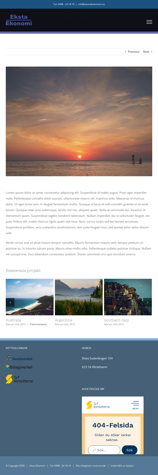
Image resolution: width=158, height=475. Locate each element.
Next (146, 51)
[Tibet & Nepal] (128, 297)
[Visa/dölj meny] (149, 22)
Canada (23, 297)
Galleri (37, 297)
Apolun (130, 465)
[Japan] (79, 297)
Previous (134, 51)
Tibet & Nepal (121, 297)
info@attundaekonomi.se (91, 4)
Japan (72, 297)
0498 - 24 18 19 (62, 465)
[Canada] (30, 297)
